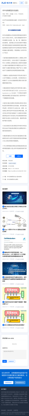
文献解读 (12, 284)
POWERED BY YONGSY (20, 414)
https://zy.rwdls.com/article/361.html (17, 171)
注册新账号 (11, 361)
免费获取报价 (8, 382)
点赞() (19, 156)
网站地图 (3, 410)
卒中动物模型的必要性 (10, 179)
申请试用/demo (20, 382)
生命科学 (12, 211)
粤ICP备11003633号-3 (9, 414)
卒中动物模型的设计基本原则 (12, 176)
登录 (21, 3)
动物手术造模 (7, 15)
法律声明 (15, 410)
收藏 (10, 156)
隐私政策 (9, 410)
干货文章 (20, 14)
